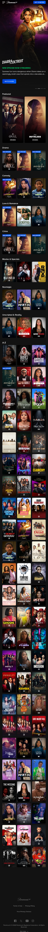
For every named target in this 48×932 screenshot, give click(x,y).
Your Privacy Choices (24, 911)
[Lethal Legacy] (9, 704)
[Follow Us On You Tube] (27, 921)
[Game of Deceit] (39, 595)
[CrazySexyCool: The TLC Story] (24, 486)
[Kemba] (24, 682)
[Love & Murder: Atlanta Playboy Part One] (9, 726)
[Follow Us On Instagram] (33, 921)
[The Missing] (9, 791)
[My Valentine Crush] (9, 835)
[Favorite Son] (39, 551)
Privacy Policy (30, 906)
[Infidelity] (9, 682)
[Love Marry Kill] (39, 726)
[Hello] (9, 639)
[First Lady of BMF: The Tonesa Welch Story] (39, 573)
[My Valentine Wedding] (24, 835)
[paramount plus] (11, 2)
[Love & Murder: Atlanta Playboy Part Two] (24, 726)
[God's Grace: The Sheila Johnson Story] (24, 617)
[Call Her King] (39, 442)
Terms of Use (17, 906)
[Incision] (39, 660)
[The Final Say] (9, 573)
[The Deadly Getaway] (9, 530)
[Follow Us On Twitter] (21, 920)
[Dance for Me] (9, 508)
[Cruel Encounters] (39, 486)
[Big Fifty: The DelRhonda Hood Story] (24, 355)
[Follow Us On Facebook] (15, 921)
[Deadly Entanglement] (39, 508)
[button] (3, 3)
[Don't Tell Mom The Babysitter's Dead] (39, 530)
